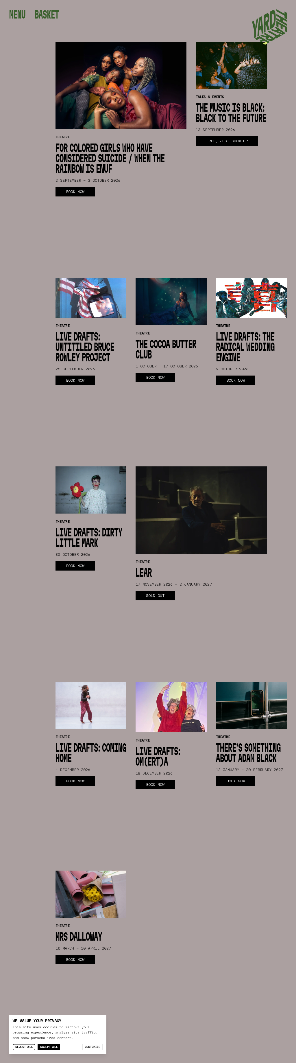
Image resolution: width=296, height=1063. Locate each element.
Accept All (49, 1047)
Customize (92, 1047)
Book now (75, 380)
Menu (17, 14)
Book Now (155, 377)
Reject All (24, 1047)
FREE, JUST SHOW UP (227, 141)
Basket (47, 14)
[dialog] (57, 1034)
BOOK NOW (75, 192)
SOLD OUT (155, 595)
